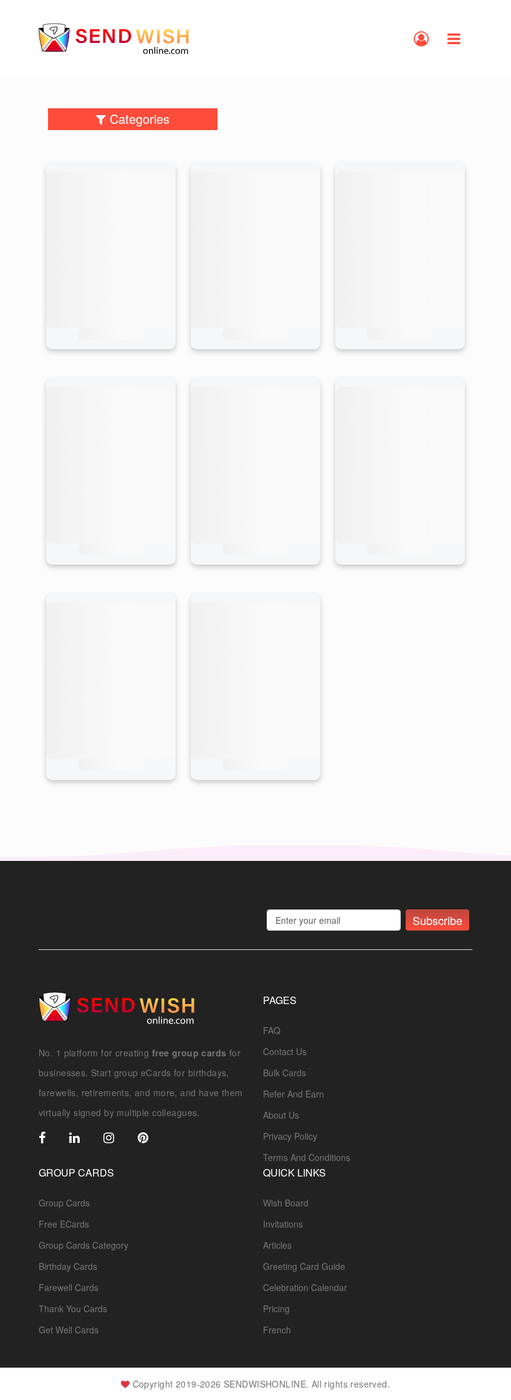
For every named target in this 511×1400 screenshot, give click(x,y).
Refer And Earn (293, 1094)
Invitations (283, 1224)
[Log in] (421, 38)
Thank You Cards (73, 1308)
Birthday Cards (68, 1266)
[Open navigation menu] (453, 38)
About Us (281, 1115)
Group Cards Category (83, 1245)
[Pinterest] (143, 1138)
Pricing (276, 1308)
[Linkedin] (74, 1138)
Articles (277, 1245)
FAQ (271, 1030)
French (277, 1329)
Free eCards (64, 1224)
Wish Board (285, 1202)
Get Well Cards (68, 1329)
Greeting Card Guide (304, 1266)
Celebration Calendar (305, 1287)
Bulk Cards (284, 1072)
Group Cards (64, 1202)
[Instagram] (108, 1138)
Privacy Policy (290, 1136)
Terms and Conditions (306, 1157)
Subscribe (437, 920)
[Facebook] (42, 1138)
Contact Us (285, 1051)
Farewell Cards (68, 1287)
